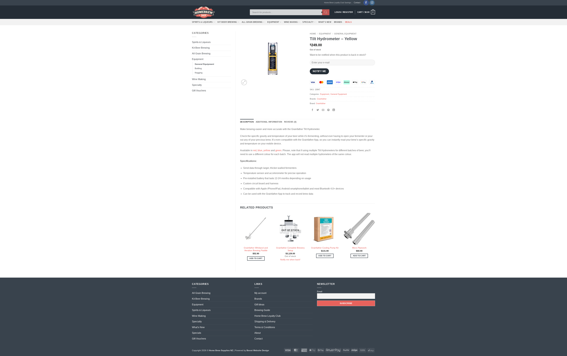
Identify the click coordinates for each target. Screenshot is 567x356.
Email (319, 291)
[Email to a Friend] (323, 110)
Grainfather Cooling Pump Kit (324, 248)
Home (313, 34)
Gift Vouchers (199, 90)
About (257, 333)
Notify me (319, 71)
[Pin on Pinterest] (328, 110)
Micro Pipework (359, 248)
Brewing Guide (262, 310)
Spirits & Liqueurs (202, 22)
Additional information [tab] (269, 122)
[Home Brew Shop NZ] (204, 12)
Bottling (198, 68)
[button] (366, 12)
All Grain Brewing (252, 22)
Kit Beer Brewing (227, 22)
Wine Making (291, 22)
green (278, 150)
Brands (338, 22)
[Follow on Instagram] (372, 2)
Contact (357, 2)
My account (260, 293)
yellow (266, 150)
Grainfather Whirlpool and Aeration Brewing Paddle (256, 249)
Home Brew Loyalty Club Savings (337, 3)
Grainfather (321, 99)
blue (260, 150)
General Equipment (204, 64)
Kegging (198, 72)
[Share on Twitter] (317, 110)
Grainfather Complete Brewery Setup (290, 249)
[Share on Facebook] (312, 110)
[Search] (325, 12)
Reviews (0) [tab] (290, 122)
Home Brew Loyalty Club (267, 316)
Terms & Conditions (264, 327)
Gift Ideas (259, 304)
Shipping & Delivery (264, 321)
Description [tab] (247, 122)
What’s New (324, 22)
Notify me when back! (290, 259)
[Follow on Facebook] (366, 2)
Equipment (273, 22)
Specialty (307, 22)
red (254, 150)
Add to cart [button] (255, 258)
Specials (196, 333)
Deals (348, 22)
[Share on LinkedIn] (333, 110)
